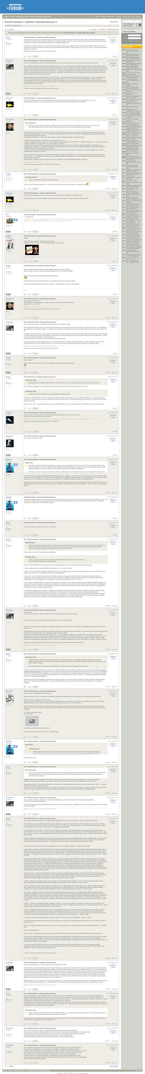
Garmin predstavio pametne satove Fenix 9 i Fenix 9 (133, 173)
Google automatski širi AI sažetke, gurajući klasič (132, 55)
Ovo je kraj (9, 98)
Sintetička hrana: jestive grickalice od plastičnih (132, 149)
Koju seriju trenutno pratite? (133, 72)
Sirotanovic (10, 61)
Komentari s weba (22, 16)
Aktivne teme (128, 47)
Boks (127, 82)
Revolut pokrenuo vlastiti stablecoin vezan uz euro (133, 235)
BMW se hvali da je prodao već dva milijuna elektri (133, 146)
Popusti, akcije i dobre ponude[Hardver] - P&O (132, 218)
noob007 (9, 236)
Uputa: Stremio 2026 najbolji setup (133, 70)
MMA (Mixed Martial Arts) (133, 156)
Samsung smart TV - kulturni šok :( (131, 93)
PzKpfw (8, 265)
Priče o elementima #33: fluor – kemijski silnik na (132, 261)
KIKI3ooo (9, 459)
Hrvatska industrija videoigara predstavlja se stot (133, 251)
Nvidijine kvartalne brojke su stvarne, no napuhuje (133, 130)
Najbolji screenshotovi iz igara (132, 154)
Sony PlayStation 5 (131, 213)
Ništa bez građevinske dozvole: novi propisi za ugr (133, 198)
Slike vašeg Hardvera (132, 151)
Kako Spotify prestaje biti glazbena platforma (132, 207)
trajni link (114, 56)
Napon (8, 37)
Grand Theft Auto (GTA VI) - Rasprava (133, 90)
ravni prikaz (102, 29)
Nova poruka (114, 21)
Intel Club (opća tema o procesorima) (132, 189)
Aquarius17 (10, 1028)
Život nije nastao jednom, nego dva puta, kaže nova (133, 58)
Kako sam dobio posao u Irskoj (132, 107)
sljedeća (11, 29)
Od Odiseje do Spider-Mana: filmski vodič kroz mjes (133, 186)
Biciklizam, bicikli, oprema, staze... (133, 195)
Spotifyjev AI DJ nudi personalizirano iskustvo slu (133, 110)
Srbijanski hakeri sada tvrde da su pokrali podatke (133, 232)
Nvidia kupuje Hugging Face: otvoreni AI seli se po (133, 244)
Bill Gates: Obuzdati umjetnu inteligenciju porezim (133, 127)
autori (132, 16)
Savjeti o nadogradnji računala (131, 84)
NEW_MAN (9, 691)
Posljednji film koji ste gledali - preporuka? (133, 116)
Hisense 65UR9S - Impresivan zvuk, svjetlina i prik (133, 162)
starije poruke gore (113, 29)
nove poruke (126, 16)
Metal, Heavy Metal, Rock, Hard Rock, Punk (133, 258)
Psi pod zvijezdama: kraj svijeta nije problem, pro (132, 124)
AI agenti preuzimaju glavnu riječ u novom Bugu (133, 96)
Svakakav (9, 413)
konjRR (8, 174)
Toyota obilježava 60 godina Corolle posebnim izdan (133, 247)
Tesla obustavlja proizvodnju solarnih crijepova (133, 138)
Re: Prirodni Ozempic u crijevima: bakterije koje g (40, 61)
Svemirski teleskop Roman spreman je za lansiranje (133, 224)
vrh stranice (138, 1070)
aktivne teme (111, 16)
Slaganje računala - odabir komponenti (133, 178)
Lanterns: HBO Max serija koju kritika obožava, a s (133, 229)
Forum (13, 16)
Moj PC (8, 93)
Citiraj (113, 42)
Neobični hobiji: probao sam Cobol (133, 183)
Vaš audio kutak (130, 176)
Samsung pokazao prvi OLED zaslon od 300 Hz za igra (133, 51)
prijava (97, 16)
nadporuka (114, 93)
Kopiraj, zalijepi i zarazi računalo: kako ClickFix (132, 87)
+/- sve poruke (92, 29)
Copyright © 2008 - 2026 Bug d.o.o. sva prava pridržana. (72, 1073)
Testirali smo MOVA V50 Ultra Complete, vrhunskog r (133, 238)
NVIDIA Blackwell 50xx (132, 227)
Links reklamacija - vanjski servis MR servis (133, 221)
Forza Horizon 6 (130, 122)
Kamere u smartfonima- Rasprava (132, 119)
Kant (7, 214)
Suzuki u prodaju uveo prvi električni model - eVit (133, 204)
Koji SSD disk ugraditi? (132, 143)
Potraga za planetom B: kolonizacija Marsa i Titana (133, 141)
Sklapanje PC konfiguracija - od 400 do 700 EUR (133, 170)
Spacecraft (9, 436)
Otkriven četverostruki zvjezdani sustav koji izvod (133, 210)
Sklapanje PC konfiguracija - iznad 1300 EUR (133, 158)
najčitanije (118, 16)
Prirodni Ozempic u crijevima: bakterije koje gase (79, 33)
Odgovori (113, 40)
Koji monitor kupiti (130, 74)
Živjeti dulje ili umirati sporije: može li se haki (133, 61)
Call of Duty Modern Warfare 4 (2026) (133, 201)
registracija (103, 16)
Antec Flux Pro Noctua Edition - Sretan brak (132, 135)
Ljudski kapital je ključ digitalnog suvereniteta (132, 67)
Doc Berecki (10, 119)
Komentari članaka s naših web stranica (43, 16)
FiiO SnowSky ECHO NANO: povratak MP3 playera (132, 167)
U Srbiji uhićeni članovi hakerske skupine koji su (133, 79)
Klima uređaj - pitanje (131, 180)
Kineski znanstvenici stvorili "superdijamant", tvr (133, 99)
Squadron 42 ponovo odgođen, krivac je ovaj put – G (133, 103)
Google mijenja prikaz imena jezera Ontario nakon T (133, 64)
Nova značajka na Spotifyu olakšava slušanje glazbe (133, 113)
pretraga (138, 16)
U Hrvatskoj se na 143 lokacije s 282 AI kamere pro (133, 215)
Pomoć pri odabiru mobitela (133, 132)
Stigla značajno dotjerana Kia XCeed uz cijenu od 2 (133, 241)
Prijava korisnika (129, 31)
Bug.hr (7, 16)
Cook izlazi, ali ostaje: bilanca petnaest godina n (133, 192)
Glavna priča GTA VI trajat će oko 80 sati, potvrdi (133, 255)
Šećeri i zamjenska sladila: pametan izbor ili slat (133, 76)
